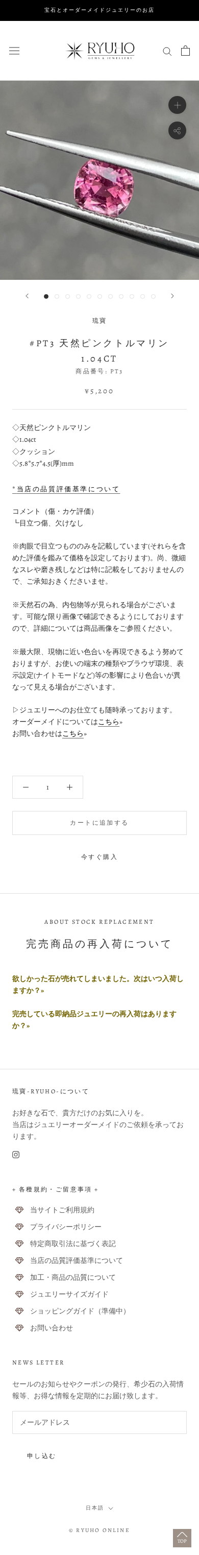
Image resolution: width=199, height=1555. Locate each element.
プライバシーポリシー (66, 1227)
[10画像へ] (142, 296)
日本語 (95, 1507)
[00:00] (99, 180)
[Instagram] (15, 1154)
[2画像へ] (57, 296)
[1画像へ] (46, 296)
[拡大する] (177, 104)
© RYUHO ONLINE (99, 1530)
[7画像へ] (110, 296)
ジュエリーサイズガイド (69, 1294)
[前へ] (27, 296)
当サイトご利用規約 (62, 1210)
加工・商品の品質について (73, 1277)
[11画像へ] (153, 296)
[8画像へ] (121, 296)
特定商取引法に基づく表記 (73, 1244)
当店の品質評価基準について (76, 1260)
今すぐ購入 (99, 857)
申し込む (42, 1456)
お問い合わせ (51, 1328)
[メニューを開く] (14, 50)
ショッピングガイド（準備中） (80, 1311)
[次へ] (172, 296)
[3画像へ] (67, 296)
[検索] (167, 50)
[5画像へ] (89, 296)
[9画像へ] (132, 296)
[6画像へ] (99, 296)
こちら (108, 722)
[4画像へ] (78, 296)
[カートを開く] (185, 50)
